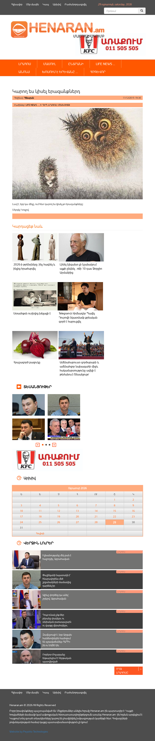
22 (114, 516)
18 (40, 516)
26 (58, 522)
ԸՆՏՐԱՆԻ (76, 64)
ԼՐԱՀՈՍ (25, 64)
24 (21, 522)
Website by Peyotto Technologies (28, 731)
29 (114, 522)
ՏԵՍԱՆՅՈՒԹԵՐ (38, 386)
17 (21, 516)
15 (114, 510)
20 (77, 516)
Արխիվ (57, 4)
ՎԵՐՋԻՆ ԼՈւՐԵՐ (38, 542)
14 (96, 510)
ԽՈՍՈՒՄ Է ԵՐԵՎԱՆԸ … (60, 72)
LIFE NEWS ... (32, 105)
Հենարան (29, 97)
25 (40, 522)
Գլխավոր (16, 4)
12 (58, 510)
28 (96, 522)
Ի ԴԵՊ (43, 105)
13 (77, 510)
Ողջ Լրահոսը (122, 670)
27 (77, 522)
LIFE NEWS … (105, 64)
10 (21, 510)
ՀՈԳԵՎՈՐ (97, 72)
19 (58, 516)
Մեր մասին (32, 4)
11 (40, 510)
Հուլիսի (40, 533)
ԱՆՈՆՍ (24, 72)
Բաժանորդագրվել (75, 4)
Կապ (46, 4)
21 (96, 516)
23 (133, 516)
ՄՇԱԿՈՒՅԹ (64, 105)
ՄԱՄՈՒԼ (49, 64)
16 (133, 510)
